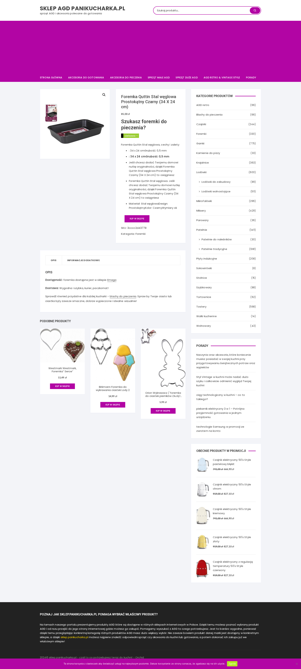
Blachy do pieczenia (209, 114)
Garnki (200, 143)
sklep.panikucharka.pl (74, 637)
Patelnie (201, 230)
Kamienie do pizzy (208, 153)
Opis (54, 260)
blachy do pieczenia (123, 296)
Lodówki (201, 172)
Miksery (201, 210)
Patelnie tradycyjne (214, 249)
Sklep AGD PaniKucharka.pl (82, 8)
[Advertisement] (150, 47)
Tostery (201, 306)
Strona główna (51, 77)
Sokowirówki (204, 268)
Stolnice (201, 278)
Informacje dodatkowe (83, 260)
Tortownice (203, 297)
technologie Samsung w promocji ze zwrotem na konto (220, 429)
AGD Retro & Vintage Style (222, 77)
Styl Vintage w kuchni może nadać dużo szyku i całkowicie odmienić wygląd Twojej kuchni (223, 381)
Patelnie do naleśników (217, 239)
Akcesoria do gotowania (86, 77)
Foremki (141, 234)
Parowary (202, 220)
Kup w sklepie (137, 218)
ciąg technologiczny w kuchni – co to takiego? (220, 397)
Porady (251, 77)
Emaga (112, 280)
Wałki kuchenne (206, 316)
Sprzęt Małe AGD (159, 77)
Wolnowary (203, 326)
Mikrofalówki (204, 201)
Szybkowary (204, 287)
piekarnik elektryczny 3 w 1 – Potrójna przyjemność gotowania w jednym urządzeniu (220, 413)
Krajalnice (202, 162)
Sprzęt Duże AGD (187, 77)
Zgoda (232, 663)
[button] (104, 95)
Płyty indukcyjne (206, 258)
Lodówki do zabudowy (216, 182)
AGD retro (202, 105)
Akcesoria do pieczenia (126, 77)
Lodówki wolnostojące (216, 191)
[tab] (53, 260)
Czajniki (201, 124)
